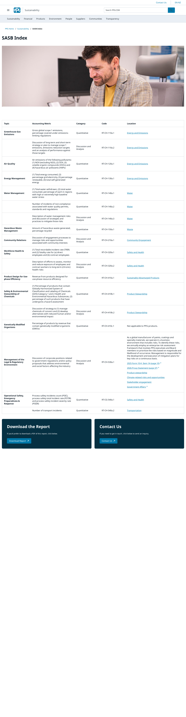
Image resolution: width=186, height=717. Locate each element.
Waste (130, 229)
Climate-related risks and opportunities (146, 377)
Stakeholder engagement (139, 382)
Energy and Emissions (137, 133)
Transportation (134, 410)
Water (130, 193)
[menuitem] (13, 18)
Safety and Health (135, 252)
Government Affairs (136, 386)
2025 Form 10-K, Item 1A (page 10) (143, 363)
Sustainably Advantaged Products (143, 277)
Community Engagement (139, 240)
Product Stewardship (137, 293)
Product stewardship (137, 372)
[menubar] (63, 18)
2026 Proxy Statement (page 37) (142, 368)
